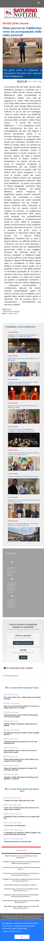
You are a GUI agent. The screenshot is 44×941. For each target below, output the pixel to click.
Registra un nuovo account (23, 643)
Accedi (23, 657)
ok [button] (22, 937)
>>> (25, 858)
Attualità (24, 23)
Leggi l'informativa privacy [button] (12, 931)
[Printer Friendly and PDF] (34, 82)
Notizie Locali (11, 23)
